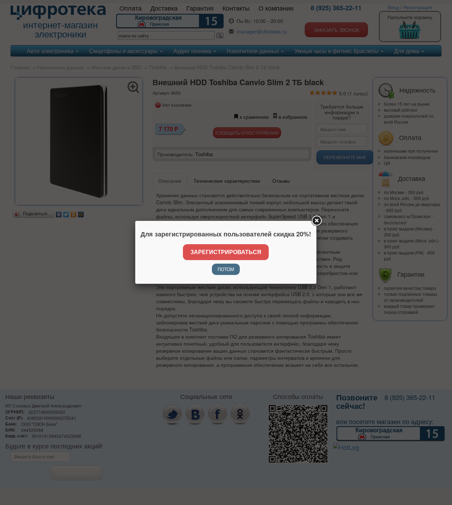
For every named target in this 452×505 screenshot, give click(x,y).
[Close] (316, 221)
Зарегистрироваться (225, 252)
